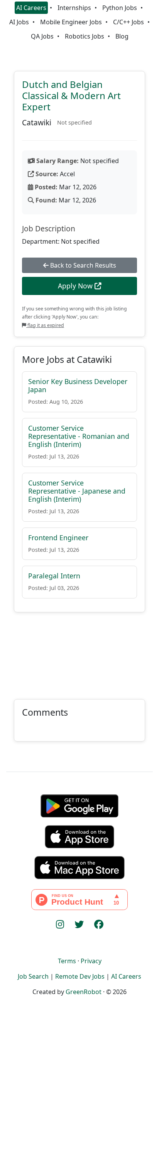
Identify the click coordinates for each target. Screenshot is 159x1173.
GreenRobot (83, 992)
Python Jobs (119, 7)
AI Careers (31, 7)
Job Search (33, 976)
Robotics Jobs (84, 36)
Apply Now (76, 285)
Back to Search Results (82, 265)
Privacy (91, 961)
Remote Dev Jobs (80, 976)
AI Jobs (19, 22)
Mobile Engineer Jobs (71, 22)
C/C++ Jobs (128, 22)
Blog (122, 36)
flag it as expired (45, 325)
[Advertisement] (79, 651)
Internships (74, 7)
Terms (67, 961)
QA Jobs (42, 36)
